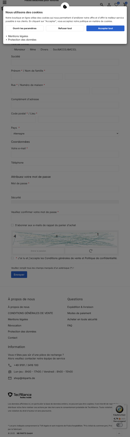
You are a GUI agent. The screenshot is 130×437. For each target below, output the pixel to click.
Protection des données (22, 39)
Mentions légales (18, 36)
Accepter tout (105, 28)
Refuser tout (65, 28)
